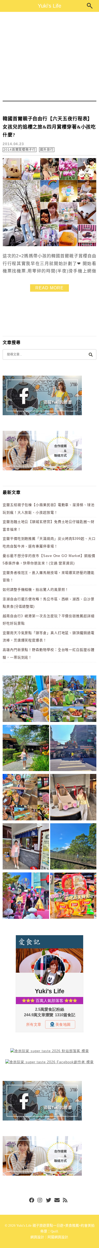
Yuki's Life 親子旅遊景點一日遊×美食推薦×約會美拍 (55, 1225)
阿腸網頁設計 (58, 1237)
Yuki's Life (49, 6)
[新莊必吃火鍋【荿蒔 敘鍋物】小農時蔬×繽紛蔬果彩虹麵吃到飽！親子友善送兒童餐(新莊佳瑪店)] (26, 798)
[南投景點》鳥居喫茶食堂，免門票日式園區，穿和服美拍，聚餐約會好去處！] (26, 749)
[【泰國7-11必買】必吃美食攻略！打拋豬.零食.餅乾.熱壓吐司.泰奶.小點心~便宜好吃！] (73, 896)
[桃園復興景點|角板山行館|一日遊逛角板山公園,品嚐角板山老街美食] (73, 847)
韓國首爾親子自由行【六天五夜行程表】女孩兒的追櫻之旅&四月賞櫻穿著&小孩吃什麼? (49, 127)
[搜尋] (90, 354)
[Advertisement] (49, 56)
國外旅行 (47, 150)
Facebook (31, 1200)
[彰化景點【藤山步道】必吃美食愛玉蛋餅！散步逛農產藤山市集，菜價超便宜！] (26, 699)
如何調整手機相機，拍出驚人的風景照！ (36, 590)
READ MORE (49, 288)
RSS (65, 1200)
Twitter (48, 1200)
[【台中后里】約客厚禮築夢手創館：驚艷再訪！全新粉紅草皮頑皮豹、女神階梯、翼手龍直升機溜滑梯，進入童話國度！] (26, 896)
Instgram (40, 1200)
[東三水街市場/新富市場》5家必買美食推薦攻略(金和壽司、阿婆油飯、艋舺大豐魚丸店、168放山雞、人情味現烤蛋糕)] (73, 749)
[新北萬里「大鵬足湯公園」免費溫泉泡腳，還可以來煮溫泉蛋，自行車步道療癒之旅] (26, 847)
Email (57, 1200)
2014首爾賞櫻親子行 (19, 150)
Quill (54, 1231)
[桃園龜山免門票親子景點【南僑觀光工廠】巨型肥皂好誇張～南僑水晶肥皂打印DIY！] (73, 798)
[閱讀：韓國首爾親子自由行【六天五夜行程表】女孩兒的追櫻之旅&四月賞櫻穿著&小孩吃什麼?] (49, 245)
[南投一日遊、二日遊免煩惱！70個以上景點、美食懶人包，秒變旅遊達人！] (73, 699)
